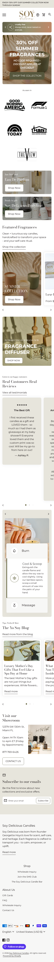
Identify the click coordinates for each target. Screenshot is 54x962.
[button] (25, 505)
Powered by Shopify (12, 956)
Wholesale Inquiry (27, 871)
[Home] (27, 14)
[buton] (8, 932)
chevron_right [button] (48, 27)
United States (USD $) (31, 932)
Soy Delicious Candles (18, 825)
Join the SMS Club (27, 876)
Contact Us (8, 910)
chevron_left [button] (5, 27)
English (8, 932)
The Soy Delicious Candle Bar (27, 881)
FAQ (4, 900)
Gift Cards (7, 895)
